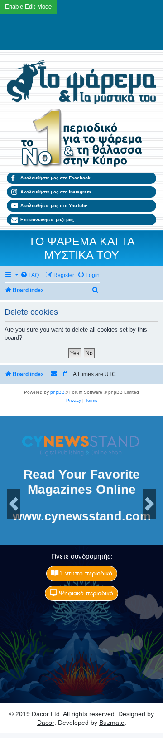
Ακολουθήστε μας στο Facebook (55, 177)
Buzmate (112, 722)
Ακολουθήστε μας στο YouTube (53, 205)
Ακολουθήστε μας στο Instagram (55, 191)
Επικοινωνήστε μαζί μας (47, 219)
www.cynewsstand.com (82, 516)
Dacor (45, 722)
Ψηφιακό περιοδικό (85, 593)
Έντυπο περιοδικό (85, 573)
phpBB (57, 392)
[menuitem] (29, 275)
